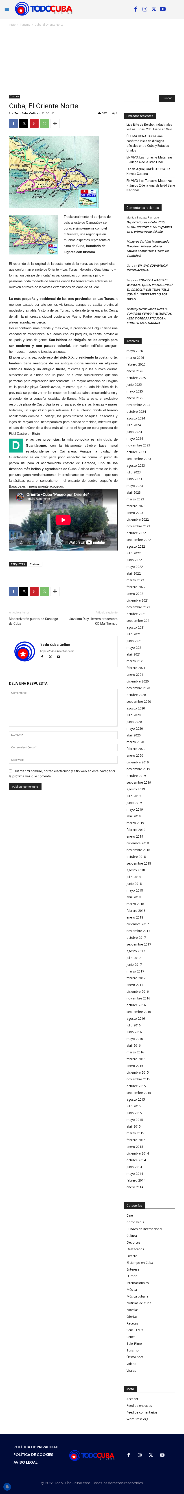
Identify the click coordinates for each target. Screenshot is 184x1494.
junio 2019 (134, 803)
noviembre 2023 (138, 445)
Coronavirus (135, 1222)
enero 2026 (135, 371)
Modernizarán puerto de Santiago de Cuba (33, 621)
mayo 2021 (135, 647)
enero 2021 (135, 674)
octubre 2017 (136, 937)
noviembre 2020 (138, 688)
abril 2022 (134, 573)
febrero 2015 (136, 1140)
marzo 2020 (135, 742)
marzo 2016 (135, 1052)
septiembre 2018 (139, 863)
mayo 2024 (135, 438)
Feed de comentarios (142, 1412)
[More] (55, 123)
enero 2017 (135, 985)
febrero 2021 (136, 668)
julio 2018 (134, 877)
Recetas (132, 1323)
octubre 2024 (136, 411)
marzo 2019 (135, 823)
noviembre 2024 (138, 405)
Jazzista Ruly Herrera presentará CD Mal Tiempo (93, 621)
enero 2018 (135, 917)
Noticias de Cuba (139, 1303)
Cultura (132, 1235)
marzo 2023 (135, 499)
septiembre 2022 (139, 539)
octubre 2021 (136, 614)
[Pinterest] (34, 123)
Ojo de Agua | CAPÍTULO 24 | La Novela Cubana (148, 171)
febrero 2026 (136, 364)
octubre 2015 (136, 1086)
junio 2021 (134, 641)
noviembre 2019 (138, 769)
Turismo (25, 25)
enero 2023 (135, 513)
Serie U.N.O (135, 1330)
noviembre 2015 (138, 1079)
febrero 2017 (136, 978)
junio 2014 (134, 1167)
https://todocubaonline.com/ (57, 651)
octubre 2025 (136, 378)
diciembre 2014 (138, 1153)
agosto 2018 (136, 870)
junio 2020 (134, 722)
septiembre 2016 (139, 1012)
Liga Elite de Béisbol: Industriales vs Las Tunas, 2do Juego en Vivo (149, 127)
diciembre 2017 (138, 924)
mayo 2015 (135, 1119)
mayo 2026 (135, 351)
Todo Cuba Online (26, 113)
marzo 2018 (135, 904)
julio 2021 (134, 634)
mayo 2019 (135, 809)
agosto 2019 (136, 789)
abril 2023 (134, 492)
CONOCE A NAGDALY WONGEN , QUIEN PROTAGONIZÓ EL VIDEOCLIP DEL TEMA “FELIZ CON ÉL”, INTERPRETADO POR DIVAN (149, 289)
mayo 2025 (135, 391)
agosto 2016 (136, 1018)
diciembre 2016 (138, 991)
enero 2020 (135, 755)
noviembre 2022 (138, 526)
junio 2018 (134, 883)
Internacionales (138, 1283)
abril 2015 (134, 1126)
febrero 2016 (136, 1059)
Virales (131, 1370)
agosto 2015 (136, 1099)
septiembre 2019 (139, 782)
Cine (130, 1215)
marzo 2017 (135, 971)
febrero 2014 (136, 1180)
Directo (132, 1256)
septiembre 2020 (139, 701)
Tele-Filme (134, 1343)
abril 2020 (134, 735)
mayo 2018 (135, 890)
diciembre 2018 (138, 843)
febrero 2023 (136, 506)
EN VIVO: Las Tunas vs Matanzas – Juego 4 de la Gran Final (150, 160)
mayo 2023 (135, 486)
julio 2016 (134, 1025)
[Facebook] (135, 9)
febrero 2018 (136, 910)
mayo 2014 (135, 1173)
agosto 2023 (136, 465)
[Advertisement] (92, 60)
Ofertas (132, 1316)
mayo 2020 (135, 728)
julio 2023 (134, 472)
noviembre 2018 (138, 850)
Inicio (12, 25)
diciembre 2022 (138, 519)
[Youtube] (162, 9)
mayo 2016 (135, 1039)
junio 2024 (134, 432)
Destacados (135, 1249)
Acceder (132, 1399)
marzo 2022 (135, 580)
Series (131, 1337)
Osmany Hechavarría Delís (145, 309)
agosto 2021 (136, 627)
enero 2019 (135, 836)
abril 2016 (134, 1045)
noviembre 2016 (138, 998)
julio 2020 (134, 715)
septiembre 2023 (139, 459)
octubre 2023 (136, 452)
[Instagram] (144, 9)
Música (132, 1289)
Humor (132, 1276)
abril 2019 (134, 816)
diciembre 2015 (138, 1072)
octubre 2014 (136, 1160)
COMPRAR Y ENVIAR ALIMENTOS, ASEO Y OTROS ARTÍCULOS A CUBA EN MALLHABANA (149, 318)
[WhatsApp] (44, 123)
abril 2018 (134, 897)
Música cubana (137, 1296)
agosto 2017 (136, 951)
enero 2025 (135, 398)
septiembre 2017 (139, 944)
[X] (153, 9)
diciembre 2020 (138, 681)
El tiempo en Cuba (140, 1262)
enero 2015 (135, 1146)
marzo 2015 (135, 1133)
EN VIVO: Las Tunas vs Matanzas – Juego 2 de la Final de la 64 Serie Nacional (151, 185)
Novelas (132, 1310)
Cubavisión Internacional (144, 1229)
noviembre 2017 (138, 931)
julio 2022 (134, 553)
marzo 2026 (135, 357)
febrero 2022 (136, 587)
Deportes (133, 1242)
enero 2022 (135, 593)
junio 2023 (134, 479)
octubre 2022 (136, 533)
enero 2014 (135, 1187)
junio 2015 (134, 1113)
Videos (131, 1364)
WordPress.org (137, 1419)
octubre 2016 (136, 1005)
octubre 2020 (136, 695)
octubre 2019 (136, 776)
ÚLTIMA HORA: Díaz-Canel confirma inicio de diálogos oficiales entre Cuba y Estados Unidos (148, 143)
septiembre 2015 (139, 1092)
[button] (177, 9)
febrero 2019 (136, 829)
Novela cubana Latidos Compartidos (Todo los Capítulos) (148, 251)
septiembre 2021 (139, 620)
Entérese (133, 1269)
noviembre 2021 (138, 607)
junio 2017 (134, 964)
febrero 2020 (136, 749)
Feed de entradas (139, 1405)
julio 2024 (134, 425)
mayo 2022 (135, 566)
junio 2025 (134, 384)
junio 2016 (134, 1032)
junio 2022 (134, 560)
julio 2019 (134, 796)
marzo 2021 (135, 661)
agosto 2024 (136, 418)
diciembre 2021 (138, 600)
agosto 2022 (136, 546)
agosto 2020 (136, 708)
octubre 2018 (136, 856)
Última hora (135, 1357)
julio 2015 (134, 1106)
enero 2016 (135, 1066)
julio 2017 (134, 958)
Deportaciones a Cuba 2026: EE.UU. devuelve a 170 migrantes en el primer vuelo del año (149, 227)
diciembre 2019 (138, 762)
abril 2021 (134, 654)
